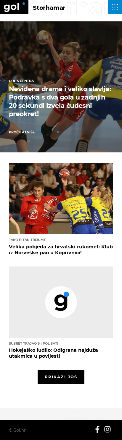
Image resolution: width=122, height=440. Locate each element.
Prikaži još (61, 376)
